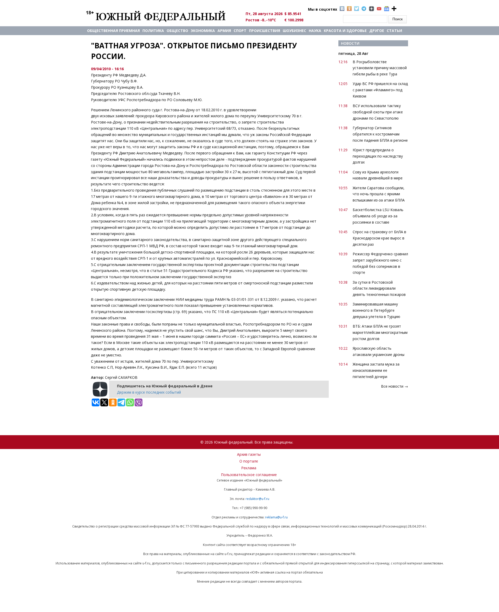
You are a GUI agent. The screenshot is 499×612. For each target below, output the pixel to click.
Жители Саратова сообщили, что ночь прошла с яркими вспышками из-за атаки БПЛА (379, 194)
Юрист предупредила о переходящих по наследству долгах (378, 156)
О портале (248, 461)
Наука (315, 30)
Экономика (203, 30)
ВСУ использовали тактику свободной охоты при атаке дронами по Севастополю (378, 112)
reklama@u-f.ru (276, 517)
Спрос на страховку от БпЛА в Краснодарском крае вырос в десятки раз (379, 238)
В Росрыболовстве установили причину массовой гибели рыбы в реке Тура (380, 68)
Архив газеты (249, 454)
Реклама (248, 467)
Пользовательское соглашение (249, 474)
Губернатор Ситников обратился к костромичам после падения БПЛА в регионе (380, 134)
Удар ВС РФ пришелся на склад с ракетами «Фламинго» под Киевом (380, 90)
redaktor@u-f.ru (257, 499)
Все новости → (394, 386)
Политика (153, 30)
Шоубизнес (294, 30)
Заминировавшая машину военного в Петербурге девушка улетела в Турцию (376, 310)
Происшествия (264, 30)
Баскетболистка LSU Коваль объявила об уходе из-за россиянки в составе (378, 216)
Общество (177, 30)
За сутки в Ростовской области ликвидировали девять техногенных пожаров (379, 288)
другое (376, 30)
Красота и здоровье (345, 30)
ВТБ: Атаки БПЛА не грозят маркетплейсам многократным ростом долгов (380, 332)
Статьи (394, 30)
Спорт (240, 30)
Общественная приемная (113, 30)
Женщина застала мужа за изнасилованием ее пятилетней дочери (376, 370)
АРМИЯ (224, 30)
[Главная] (162, 16)
